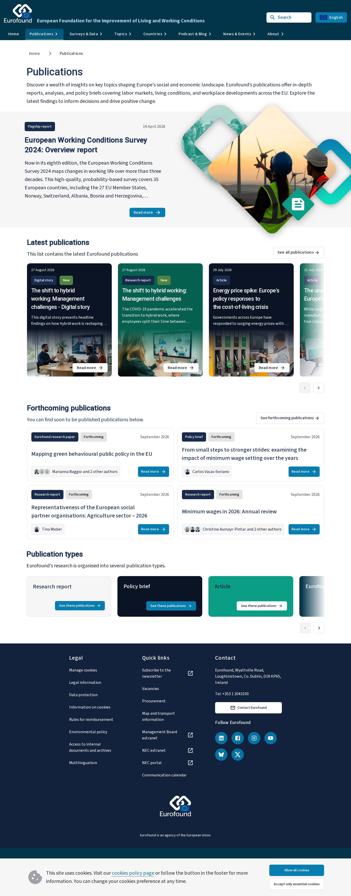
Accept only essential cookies (297, 884)
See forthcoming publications (287, 418)
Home (13, 34)
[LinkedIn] (221, 738)
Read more (149, 213)
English (336, 17)
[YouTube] (270, 738)
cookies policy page (133, 873)
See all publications (296, 252)
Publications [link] (71, 53)
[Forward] (318, 388)
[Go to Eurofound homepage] (18, 13)
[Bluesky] (221, 754)
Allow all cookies (296, 870)
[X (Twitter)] (238, 754)
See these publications (77, 605)
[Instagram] (254, 738)
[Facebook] (238, 738)
